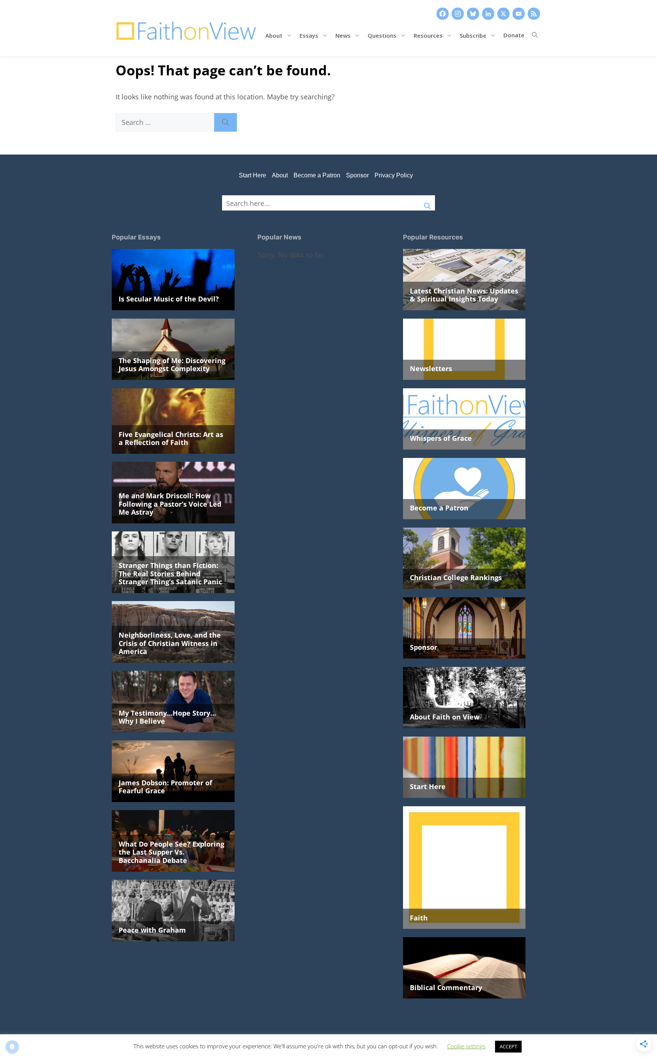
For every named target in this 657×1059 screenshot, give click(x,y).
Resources (428, 35)
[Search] (225, 122)
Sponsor (357, 175)
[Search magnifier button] (427, 203)
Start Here (252, 175)
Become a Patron (317, 175)
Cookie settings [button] (466, 1046)
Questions (382, 35)
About (273, 35)
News (343, 35)
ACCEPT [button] (508, 1046)
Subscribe (473, 35)
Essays (309, 35)
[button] (534, 35)
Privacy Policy (394, 175)
